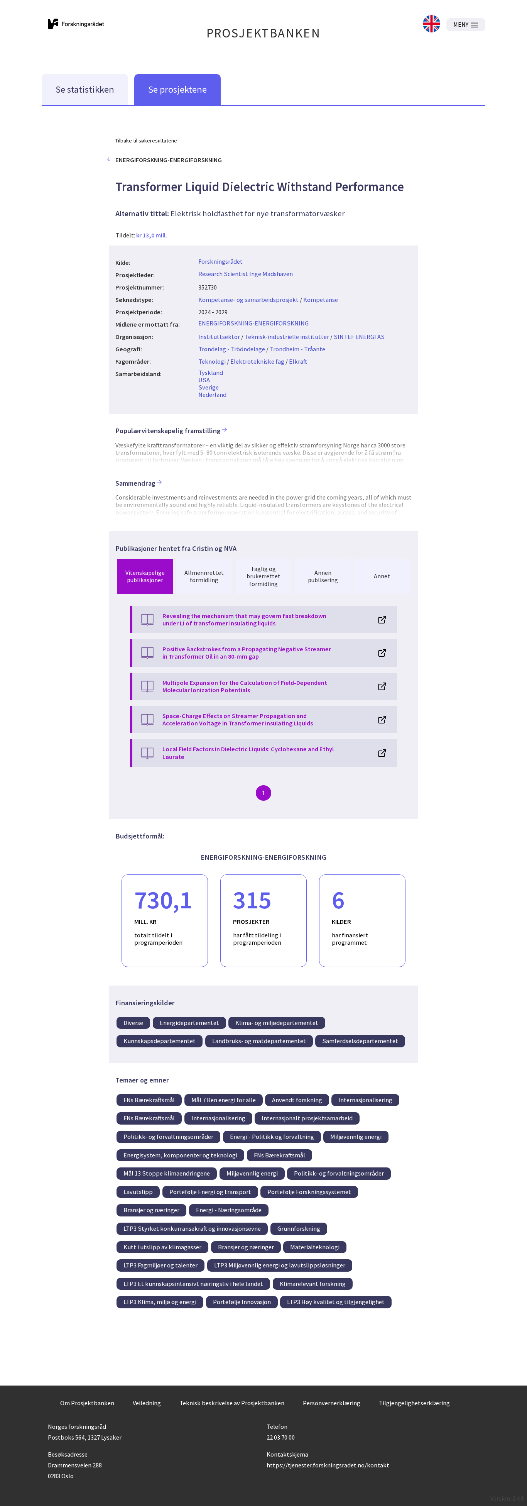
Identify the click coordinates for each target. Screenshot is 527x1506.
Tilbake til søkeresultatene (146, 140)
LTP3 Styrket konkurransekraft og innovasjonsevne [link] (192, 1228)
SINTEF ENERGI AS (359, 337)
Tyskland (210, 372)
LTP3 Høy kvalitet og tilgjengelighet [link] (336, 1302)
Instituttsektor (219, 337)
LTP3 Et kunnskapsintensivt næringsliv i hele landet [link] (193, 1283)
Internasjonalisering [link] (365, 1100)
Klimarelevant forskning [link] (313, 1283)
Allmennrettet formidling (204, 576)
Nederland (212, 394)
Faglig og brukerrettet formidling (263, 576)
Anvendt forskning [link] (297, 1100)
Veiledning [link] (147, 1403)
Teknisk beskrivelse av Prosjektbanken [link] (231, 1403)
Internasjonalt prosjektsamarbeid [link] (307, 1118)
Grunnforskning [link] (298, 1228)
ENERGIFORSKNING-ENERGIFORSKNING (253, 323)
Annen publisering (323, 576)
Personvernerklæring (331, 1403)
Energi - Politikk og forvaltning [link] (272, 1136)
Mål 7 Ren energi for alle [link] (223, 1100)
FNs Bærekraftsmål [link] (149, 1100)
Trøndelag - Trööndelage (231, 349)
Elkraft (298, 361)
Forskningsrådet (220, 261)
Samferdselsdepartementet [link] (360, 1041)
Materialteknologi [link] (315, 1247)
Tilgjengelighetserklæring (414, 1403)
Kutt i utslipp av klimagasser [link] (162, 1247)
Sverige (208, 387)
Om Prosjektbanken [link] (87, 1403)
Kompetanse (320, 299)
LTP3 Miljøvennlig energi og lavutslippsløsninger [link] (279, 1265)
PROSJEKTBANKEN (263, 33)
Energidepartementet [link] (189, 1023)
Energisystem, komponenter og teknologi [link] (180, 1155)
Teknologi (212, 361)
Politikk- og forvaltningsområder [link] (168, 1136)
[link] (431, 24)
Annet (382, 576)
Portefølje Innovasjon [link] (242, 1302)
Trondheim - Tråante (297, 349)
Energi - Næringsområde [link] (229, 1210)
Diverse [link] (133, 1023)
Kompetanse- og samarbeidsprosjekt (248, 299)
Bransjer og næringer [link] (151, 1210)
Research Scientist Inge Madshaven (245, 274)
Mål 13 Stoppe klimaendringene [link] (166, 1173)
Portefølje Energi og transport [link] (210, 1192)
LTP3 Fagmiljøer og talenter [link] (160, 1265)
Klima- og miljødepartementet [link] (276, 1023)
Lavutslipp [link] (138, 1192)
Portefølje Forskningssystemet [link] (309, 1192)
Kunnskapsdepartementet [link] (159, 1041)
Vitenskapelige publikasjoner (145, 576)
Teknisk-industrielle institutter (287, 337)
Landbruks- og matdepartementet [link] (259, 1041)
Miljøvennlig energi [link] (356, 1136)
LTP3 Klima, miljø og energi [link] (159, 1302)
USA (204, 380)
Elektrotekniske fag (257, 361)
